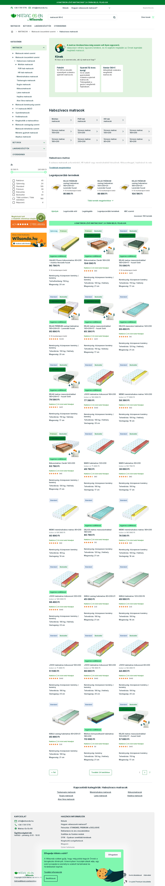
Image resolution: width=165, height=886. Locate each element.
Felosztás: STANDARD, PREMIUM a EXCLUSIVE (80, 828)
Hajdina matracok (24, 97)
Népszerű (29, 202)
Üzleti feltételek (68, 847)
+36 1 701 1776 (24, 825)
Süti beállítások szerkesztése (25, 881)
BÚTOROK (17, 142)
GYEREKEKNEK (19, 154)
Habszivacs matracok (26, 61)
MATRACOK (17, 48)
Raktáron (29, 180)
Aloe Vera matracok (25, 101)
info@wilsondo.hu (26, 821)
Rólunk (66, 8)
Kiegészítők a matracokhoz (27, 121)
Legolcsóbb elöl (70, 211)
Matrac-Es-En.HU (25, 828)
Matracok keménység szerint (28, 105)
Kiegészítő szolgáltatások (72, 841)
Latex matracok (23, 92)
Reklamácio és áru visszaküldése (75, 831)
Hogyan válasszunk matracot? (84, 8)
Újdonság (29, 183)
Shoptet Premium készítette (140, 882)
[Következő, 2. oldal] (145, 772)
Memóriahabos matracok (27, 76)
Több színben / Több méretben (29, 198)
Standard (29, 186)
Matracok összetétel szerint (27, 57)
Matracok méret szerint (25, 53)
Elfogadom (113, 855)
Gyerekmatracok (23, 113)
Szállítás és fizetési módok (72, 834)
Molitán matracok (25, 64)
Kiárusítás (29, 192)
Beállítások (51, 878)
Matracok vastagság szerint (27, 125)
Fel (54, 772)
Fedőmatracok (21, 117)
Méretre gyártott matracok (27, 133)
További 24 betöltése (100, 772)
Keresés (114, 17)
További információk (53, 872)
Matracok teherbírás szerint (27, 129)
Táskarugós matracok (26, 80)
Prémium (29, 189)
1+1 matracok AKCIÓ (24, 109)
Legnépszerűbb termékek (108, 211)
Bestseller (29, 195)
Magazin (64, 844)
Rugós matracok (24, 84)
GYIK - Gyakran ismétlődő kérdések (76, 837)
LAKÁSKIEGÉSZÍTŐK (21, 148)
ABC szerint (129, 211)
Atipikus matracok (23, 137)
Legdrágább (87, 211)
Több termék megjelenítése (99, 201)
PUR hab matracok (26, 68)
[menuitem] (15, 26)
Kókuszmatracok (24, 88)
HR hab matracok (25, 72)
